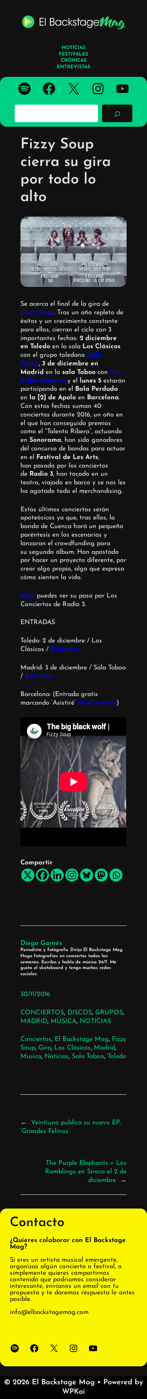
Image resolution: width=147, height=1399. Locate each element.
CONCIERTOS (42, 1013)
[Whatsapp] (115, 875)
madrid (104, 1048)
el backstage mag (82, 1039)
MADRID (33, 1021)
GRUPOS (109, 1013)
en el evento (97, 703)
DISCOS (79, 1013)
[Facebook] (42, 875)
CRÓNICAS (74, 60)
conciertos (35, 1039)
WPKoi (73, 1392)
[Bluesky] (86, 875)
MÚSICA (63, 1021)
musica (30, 1056)
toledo (116, 1056)
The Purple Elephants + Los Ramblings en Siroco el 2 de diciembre (86, 1172)
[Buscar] (117, 113)
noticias (57, 1056)
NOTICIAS (95, 1021)
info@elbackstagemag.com (49, 1312)
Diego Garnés (41, 943)
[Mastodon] (101, 875)
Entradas (65, 649)
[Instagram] (71, 875)
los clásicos (72, 1048)
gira (44, 1048)
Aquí (27, 596)
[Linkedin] (57, 875)
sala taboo (88, 1056)
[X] (27, 875)
